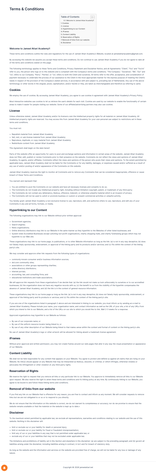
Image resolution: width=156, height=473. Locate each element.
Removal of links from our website (75, 40)
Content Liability (69, 34)
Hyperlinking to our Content (74, 29)
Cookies (65, 23)
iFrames (66, 31)
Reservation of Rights (71, 37)
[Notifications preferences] (4, 468)
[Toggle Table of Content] (91, 17)
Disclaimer (67, 43)
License (66, 26)
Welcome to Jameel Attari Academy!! (80, 20)
